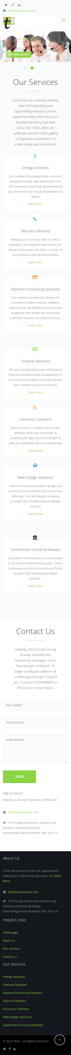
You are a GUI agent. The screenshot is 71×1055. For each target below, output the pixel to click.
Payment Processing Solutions (22, 993)
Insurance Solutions (16, 1009)
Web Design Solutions (17, 1017)
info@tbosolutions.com (22, 10)
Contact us (10, 957)
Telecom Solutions (15, 985)
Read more (35, 204)
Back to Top (59, 1040)
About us (9, 940)
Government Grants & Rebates (23, 1025)
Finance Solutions (14, 1001)
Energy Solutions (14, 977)
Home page (10, 932)
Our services (11, 948)
